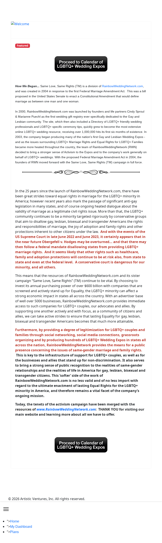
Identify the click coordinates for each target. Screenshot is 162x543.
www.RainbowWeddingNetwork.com (66, 409)
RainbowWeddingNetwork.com (122, 86)
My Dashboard (21, 526)
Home (14, 521)
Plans (14, 532)
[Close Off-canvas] (6, 509)
